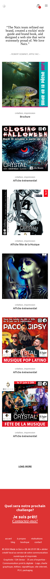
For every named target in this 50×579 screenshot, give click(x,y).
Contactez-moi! (25, 521)
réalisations (36, 538)
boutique (24, 542)
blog (13, 542)
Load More (25, 466)
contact (38, 542)
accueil (8, 538)
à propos (21, 538)
